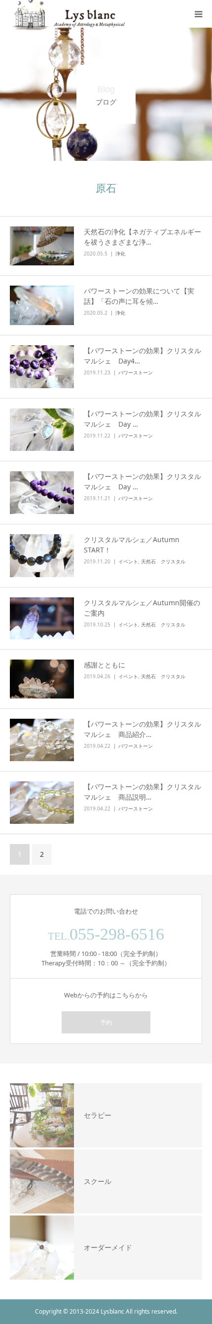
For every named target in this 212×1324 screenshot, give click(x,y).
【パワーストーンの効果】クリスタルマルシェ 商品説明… (142, 792)
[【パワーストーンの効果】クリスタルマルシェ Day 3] (42, 429)
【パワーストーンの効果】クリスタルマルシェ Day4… (142, 356)
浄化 (120, 253)
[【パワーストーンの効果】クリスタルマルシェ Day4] (42, 366)
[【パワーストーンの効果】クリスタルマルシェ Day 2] (42, 492)
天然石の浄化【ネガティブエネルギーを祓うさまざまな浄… (142, 237)
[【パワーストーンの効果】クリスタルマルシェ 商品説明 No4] (42, 802)
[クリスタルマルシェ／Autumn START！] (42, 555)
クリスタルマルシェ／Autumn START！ (135, 544)
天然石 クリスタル (163, 561)
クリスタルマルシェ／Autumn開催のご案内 (142, 608)
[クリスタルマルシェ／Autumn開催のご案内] (42, 618)
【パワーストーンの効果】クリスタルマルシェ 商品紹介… (142, 729)
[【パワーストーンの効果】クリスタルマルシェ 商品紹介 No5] (42, 740)
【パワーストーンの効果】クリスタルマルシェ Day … (142, 419)
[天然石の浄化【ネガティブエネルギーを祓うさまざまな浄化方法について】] (42, 246)
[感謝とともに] (42, 679)
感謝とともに (104, 664)
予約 (106, 1022)
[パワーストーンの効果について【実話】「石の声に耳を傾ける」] (42, 305)
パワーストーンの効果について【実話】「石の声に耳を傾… (139, 296)
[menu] (198, 14)
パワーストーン (135, 372)
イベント (128, 561)
